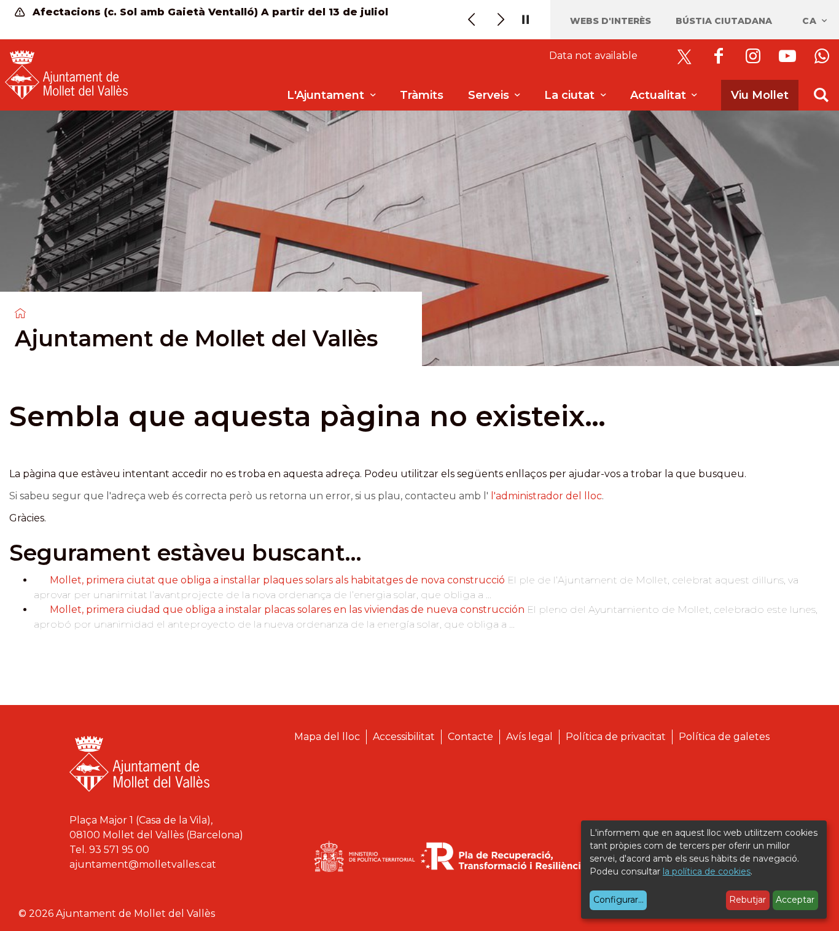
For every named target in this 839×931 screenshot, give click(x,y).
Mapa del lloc (327, 736)
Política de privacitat (616, 736)
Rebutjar (747, 899)
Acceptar (795, 899)
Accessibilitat (404, 736)
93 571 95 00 (119, 849)
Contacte (470, 736)
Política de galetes (724, 736)
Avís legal (529, 736)
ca (811, 20)
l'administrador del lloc (546, 496)
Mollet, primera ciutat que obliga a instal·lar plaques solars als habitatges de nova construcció (277, 580)
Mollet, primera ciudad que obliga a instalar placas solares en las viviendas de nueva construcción (287, 609)
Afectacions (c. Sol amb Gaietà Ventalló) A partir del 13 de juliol (208, 12)
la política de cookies (707, 871)
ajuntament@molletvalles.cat (142, 864)
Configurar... (618, 899)
